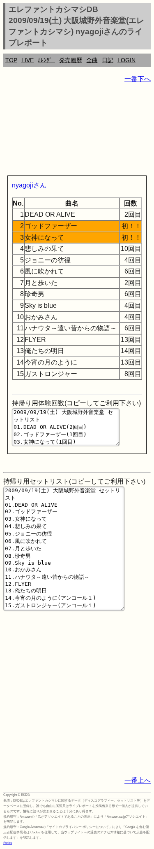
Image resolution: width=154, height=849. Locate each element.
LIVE (27, 60)
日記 (107, 60)
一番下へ (137, 78)
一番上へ (137, 780)
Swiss (7, 843)
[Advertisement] (77, 131)
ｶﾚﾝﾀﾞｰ (46, 60)
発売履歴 (70, 60)
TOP (11, 60)
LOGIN (126, 60)
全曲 (92, 60)
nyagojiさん (29, 185)
